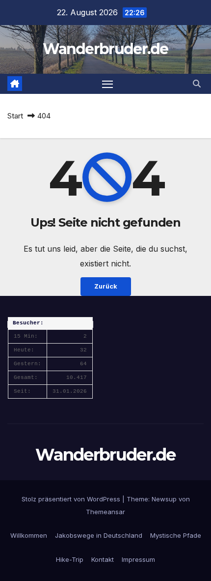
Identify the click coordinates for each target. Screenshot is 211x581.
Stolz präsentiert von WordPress (72, 499)
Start (15, 115)
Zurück (105, 286)
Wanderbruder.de (105, 49)
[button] (197, 83)
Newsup (164, 499)
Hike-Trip (69, 559)
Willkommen (28, 535)
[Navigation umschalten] (107, 84)
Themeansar (105, 512)
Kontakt (102, 559)
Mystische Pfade (175, 535)
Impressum (138, 559)
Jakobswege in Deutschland (98, 535)
